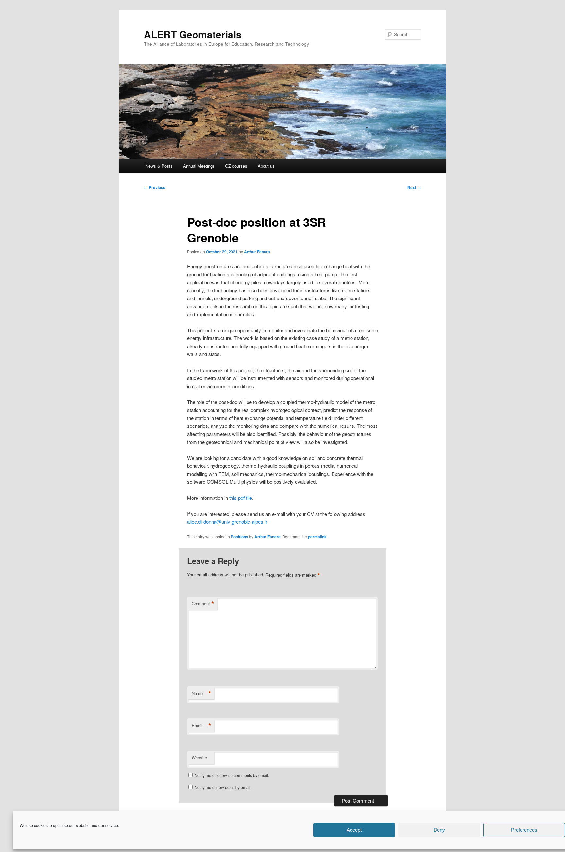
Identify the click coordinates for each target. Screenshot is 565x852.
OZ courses (236, 166)
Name (201, 693)
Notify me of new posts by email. (223, 787)
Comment (203, 603)
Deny (439, 830)
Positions (239, 537)
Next (414, 187)
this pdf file (240, 497)
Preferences (524, 830)
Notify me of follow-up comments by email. (232, 775)
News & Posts (159, 166)
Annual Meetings (199, 166)
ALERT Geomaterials (193, 34)
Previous (154, 187)
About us (266, 166)
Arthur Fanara (257, 252)
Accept (354, 830)
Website (199, 757)
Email (201, 725)
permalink (317, 537)
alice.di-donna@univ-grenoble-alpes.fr (227, 521)
